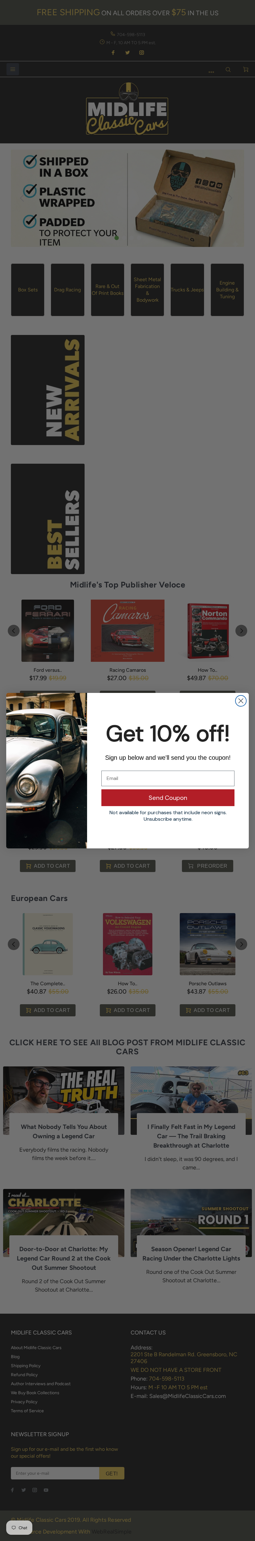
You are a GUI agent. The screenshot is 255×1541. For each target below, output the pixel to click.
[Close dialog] (240, 700)
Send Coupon (168, 798)
